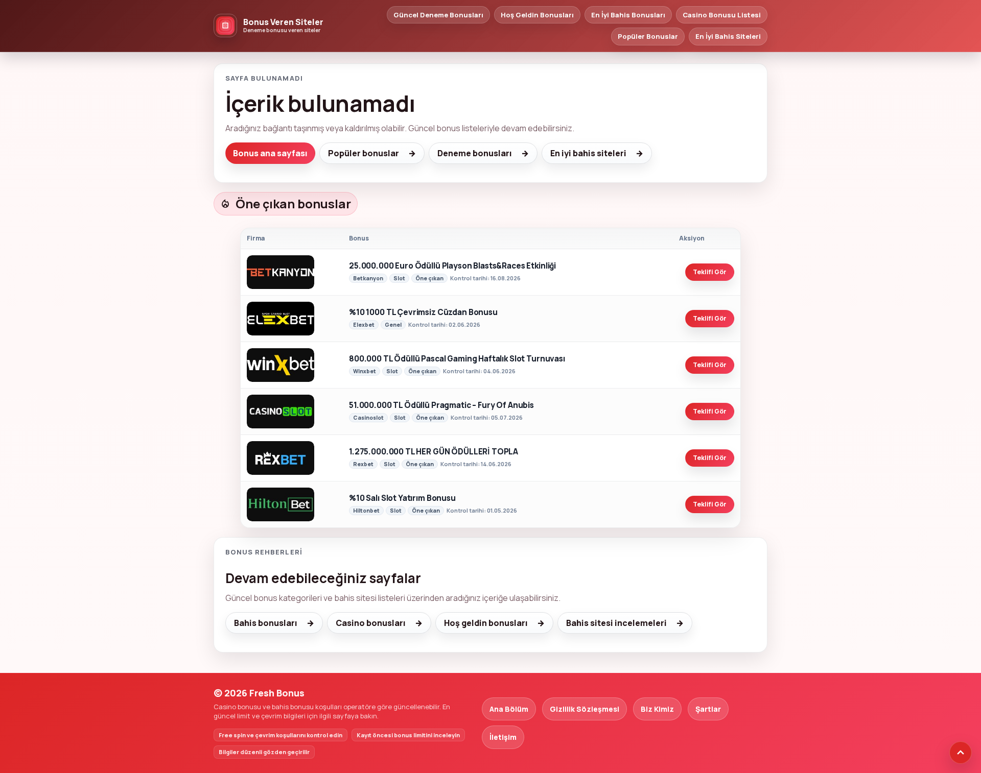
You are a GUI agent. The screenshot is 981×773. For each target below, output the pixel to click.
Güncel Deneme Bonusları (438, 14)
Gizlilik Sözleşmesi (584, 709)
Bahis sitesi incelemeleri (616, 623)
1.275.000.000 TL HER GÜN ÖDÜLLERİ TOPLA (433, 452)
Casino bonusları (371, 623)
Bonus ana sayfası (270, 153)
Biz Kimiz (657, 709)
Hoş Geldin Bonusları (537, 14)
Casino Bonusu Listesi (722, 14)
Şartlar (708, 709)
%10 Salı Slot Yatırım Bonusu (402, 498)
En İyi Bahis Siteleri (728, 36)
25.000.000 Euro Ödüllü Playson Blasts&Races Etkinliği (452, 266)
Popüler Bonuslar (648, 36)
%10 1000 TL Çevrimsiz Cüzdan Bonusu (423, 313)
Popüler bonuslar (363, 153)
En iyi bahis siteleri (588, 153)
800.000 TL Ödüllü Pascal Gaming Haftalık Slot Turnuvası (457, 359)
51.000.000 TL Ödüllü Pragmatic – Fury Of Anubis (441, 405)
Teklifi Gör (710, 272)
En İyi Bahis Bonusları (628, 14)
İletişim (503, 737)
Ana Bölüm (508, 709)
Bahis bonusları (265, 623)
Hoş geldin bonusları (486, 623)
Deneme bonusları (474, 153)
